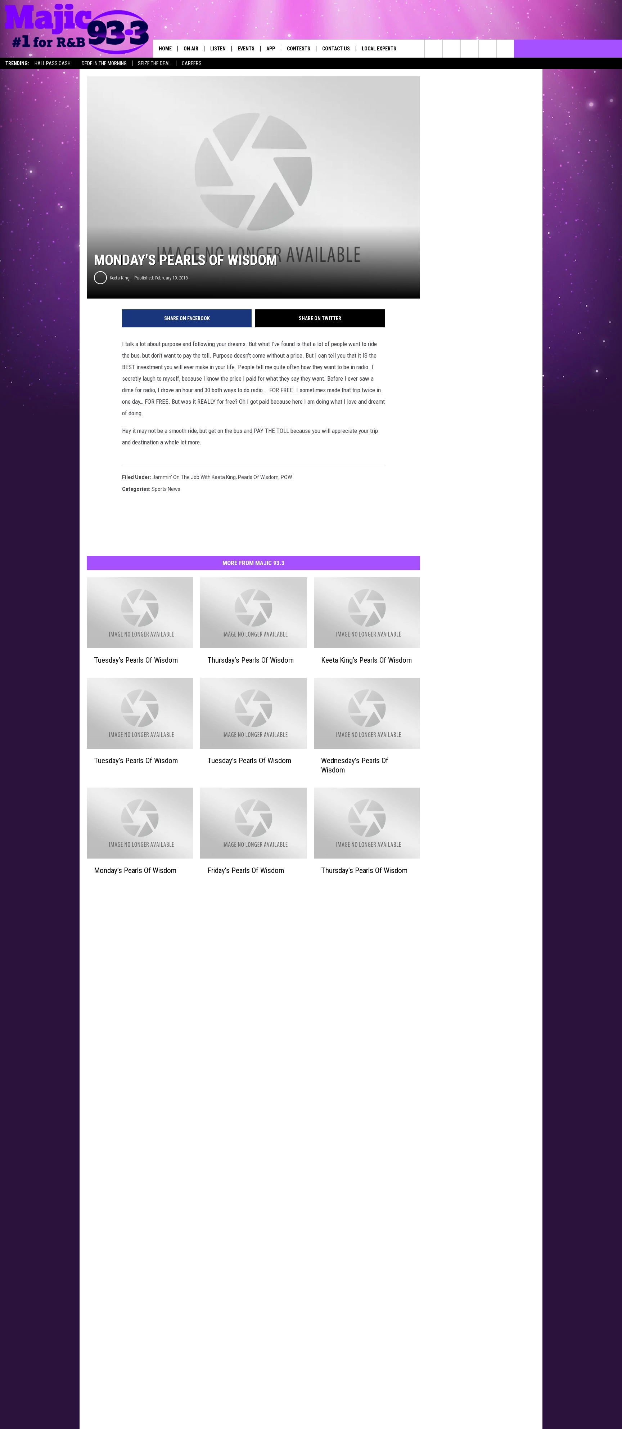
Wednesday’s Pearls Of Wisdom (354, 765)
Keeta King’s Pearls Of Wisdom (366, 660)
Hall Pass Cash (53, 63)
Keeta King (120, 278)
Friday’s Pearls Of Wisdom (245, 870)
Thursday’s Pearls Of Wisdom (250, 660)
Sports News (166, 489)
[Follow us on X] (505, 49)
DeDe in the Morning (104, 63)
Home (165, 48)
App (270, 48)
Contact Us (336, 48)
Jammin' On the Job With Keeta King (194, 477)
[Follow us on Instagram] (487, 49)
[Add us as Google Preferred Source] (451, 49)
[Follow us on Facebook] (469, 49)
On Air (191, 48)
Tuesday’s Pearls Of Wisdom (136, 660)
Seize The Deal (154, 63)
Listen (218, 48)
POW (286, 477)
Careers (192, 63)
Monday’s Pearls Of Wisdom (135, 870)
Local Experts (379, 48)
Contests (298, 48)
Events (246, 48)
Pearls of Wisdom (258, 477)
